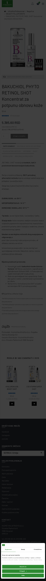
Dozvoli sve (23, 566)
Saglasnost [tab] (8, 549)
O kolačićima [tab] (38, 549)
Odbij (23, 575)
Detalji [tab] (23, 549)
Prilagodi (22, 571)
